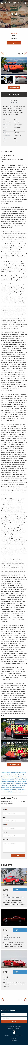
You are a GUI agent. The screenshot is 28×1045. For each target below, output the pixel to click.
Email (4, 824)
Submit (18, 855)
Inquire (14, 43)
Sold (4, 53)
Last (4, 817)
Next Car (20, 53)
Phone (5, 832)
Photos (14, 36)
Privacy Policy (14, 1040)
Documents (14, 38)
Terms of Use (14, 1038)
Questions (6, 839)
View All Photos (14, 87)
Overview (14, 33)
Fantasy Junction (10, 3)
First (4, 809)
